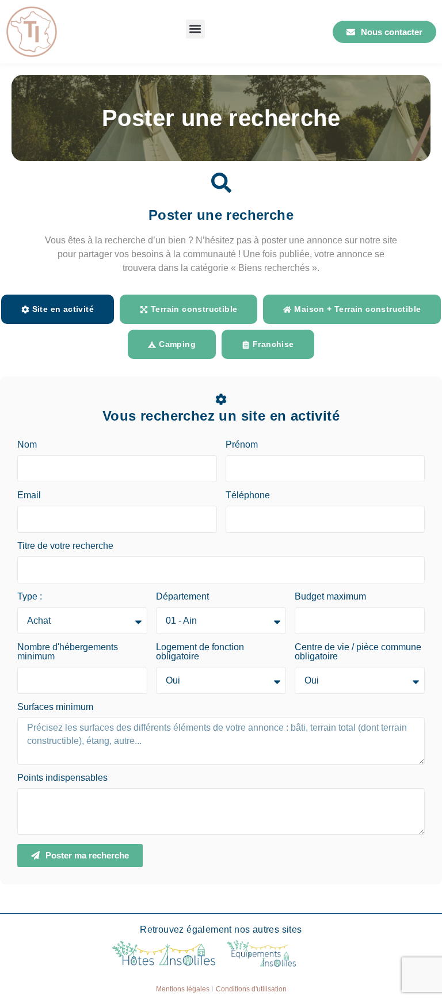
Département (182, 596)
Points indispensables (62, 778)
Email (29, 495)
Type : (29, 596)
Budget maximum (330, 596)
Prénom (242, 444)
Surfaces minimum (55, 707)
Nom (27, 444)
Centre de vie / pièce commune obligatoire (358, 652)
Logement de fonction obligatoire (200, 652)
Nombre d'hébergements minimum (67, 652)
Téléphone (248, 495)
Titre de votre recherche (65, 546)
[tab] (57, 309)
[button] (195, 29)
